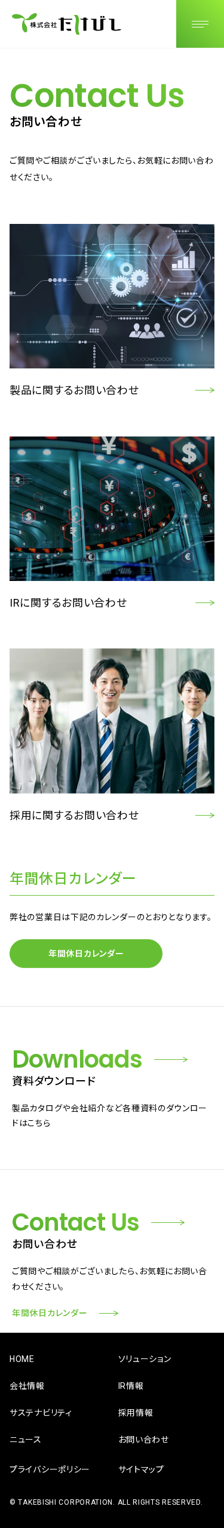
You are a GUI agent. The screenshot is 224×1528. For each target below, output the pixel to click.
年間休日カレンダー (86, 953)
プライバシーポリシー (50, 1469)
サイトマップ (141, 1469)
